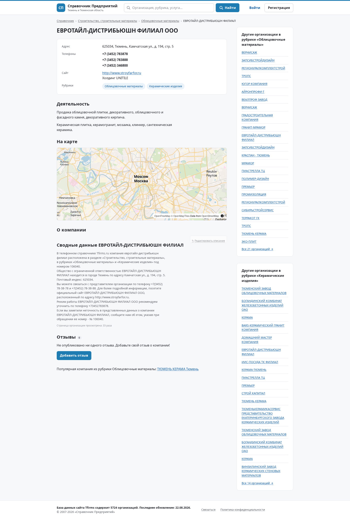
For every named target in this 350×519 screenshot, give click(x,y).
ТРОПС (246, 76)
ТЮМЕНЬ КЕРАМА (254, 234)
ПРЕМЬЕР (248, 187)
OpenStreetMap (210, 215)
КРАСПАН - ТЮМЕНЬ (256, 155)
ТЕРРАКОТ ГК (250, 218)
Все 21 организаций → (257, 249)
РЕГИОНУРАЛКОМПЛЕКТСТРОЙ (263, 68)
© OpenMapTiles (180, 215)
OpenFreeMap (162, 215)
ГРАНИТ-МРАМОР (253, 127)
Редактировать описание (208, 240)
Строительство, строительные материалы (107, 21)
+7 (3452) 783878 (115, 54)
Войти (254, 7)
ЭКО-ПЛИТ (249, 241)
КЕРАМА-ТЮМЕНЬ (254, 370)
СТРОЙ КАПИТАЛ (253, 393)
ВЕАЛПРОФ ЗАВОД (254, 99)
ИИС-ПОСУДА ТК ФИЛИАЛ (260, 362)
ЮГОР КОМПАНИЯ (254, 84)
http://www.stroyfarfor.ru (121, 73)
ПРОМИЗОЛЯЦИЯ (254, 194)
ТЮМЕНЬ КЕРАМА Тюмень (178, 369)
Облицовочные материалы (160, 21)
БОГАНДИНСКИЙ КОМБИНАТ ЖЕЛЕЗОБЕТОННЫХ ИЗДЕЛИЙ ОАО (262, 305)
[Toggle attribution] (222, 215)
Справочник (65, 21)
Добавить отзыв (74, 355)
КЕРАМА (247, 317)
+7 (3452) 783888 (115, 60)
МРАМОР (248, 163)
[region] (142, 184)
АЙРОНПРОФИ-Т (253, 92)
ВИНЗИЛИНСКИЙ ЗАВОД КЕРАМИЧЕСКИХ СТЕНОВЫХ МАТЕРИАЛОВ (261, 471)
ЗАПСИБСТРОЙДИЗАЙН (258, 60)
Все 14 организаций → (257, 483)
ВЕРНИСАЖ (249, 52)
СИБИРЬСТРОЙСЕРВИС (258, 210)
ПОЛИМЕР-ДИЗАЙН (255, 179)
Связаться (208, 510)
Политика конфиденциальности (242, 510)
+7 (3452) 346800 (115, 65)
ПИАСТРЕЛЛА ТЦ (253, 171)
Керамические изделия (165, 86)
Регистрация (279, 7)
